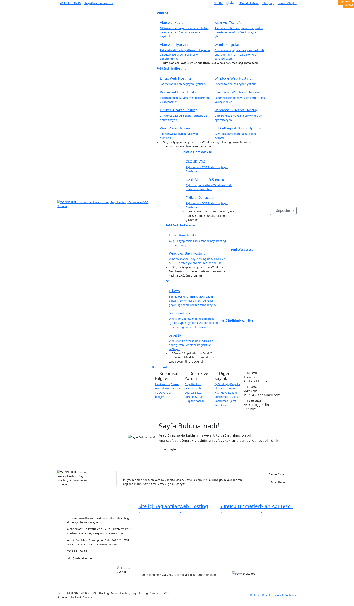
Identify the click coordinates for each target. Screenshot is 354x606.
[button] (233, 2)
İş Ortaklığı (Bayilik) (227, 384)
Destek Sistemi (277, 474)
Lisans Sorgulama (226, 388)
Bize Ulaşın (277, 482)
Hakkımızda (162, 384)
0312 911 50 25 (86, 512)
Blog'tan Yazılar (194, 401)
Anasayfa (169, 449)
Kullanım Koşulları (261, 595)
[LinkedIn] (126, 3)
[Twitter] (119, 3)
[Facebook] (115, 3)
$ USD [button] (218, 3)
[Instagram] (123, 3)
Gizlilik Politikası (285, 595)
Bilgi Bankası (193, 384)
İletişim (159, 397)
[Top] (2, 604)
